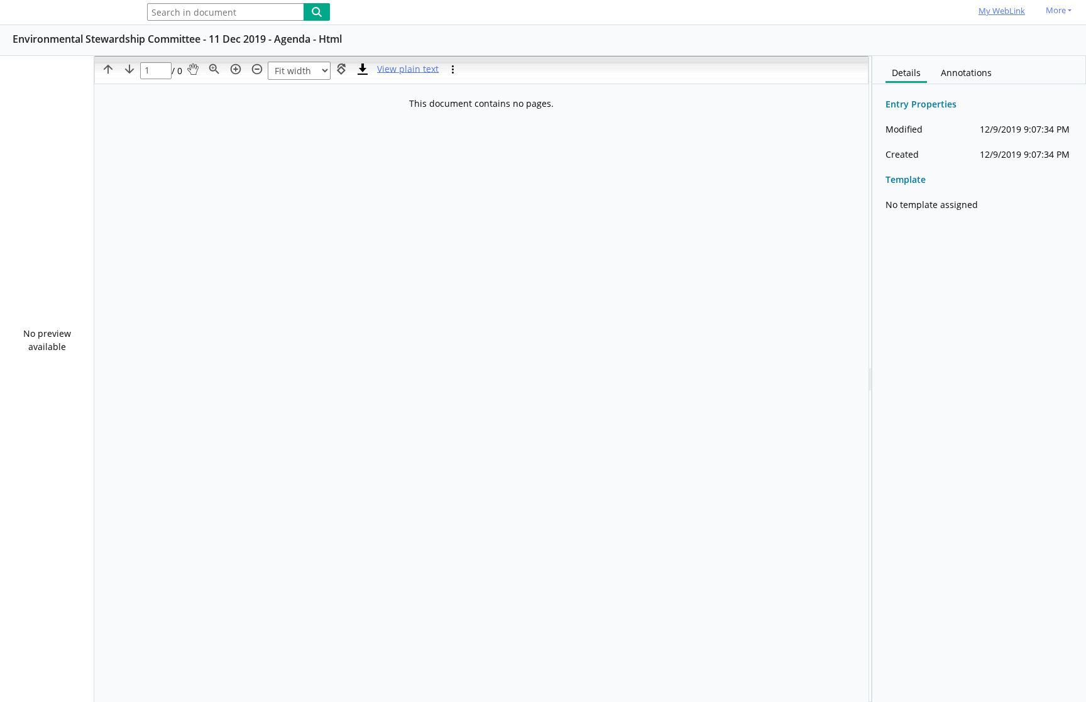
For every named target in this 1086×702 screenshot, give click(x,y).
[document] (979, 379)
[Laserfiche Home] (66, 13)
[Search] (317, 12)
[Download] (362, 69)
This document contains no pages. (481, 103)
